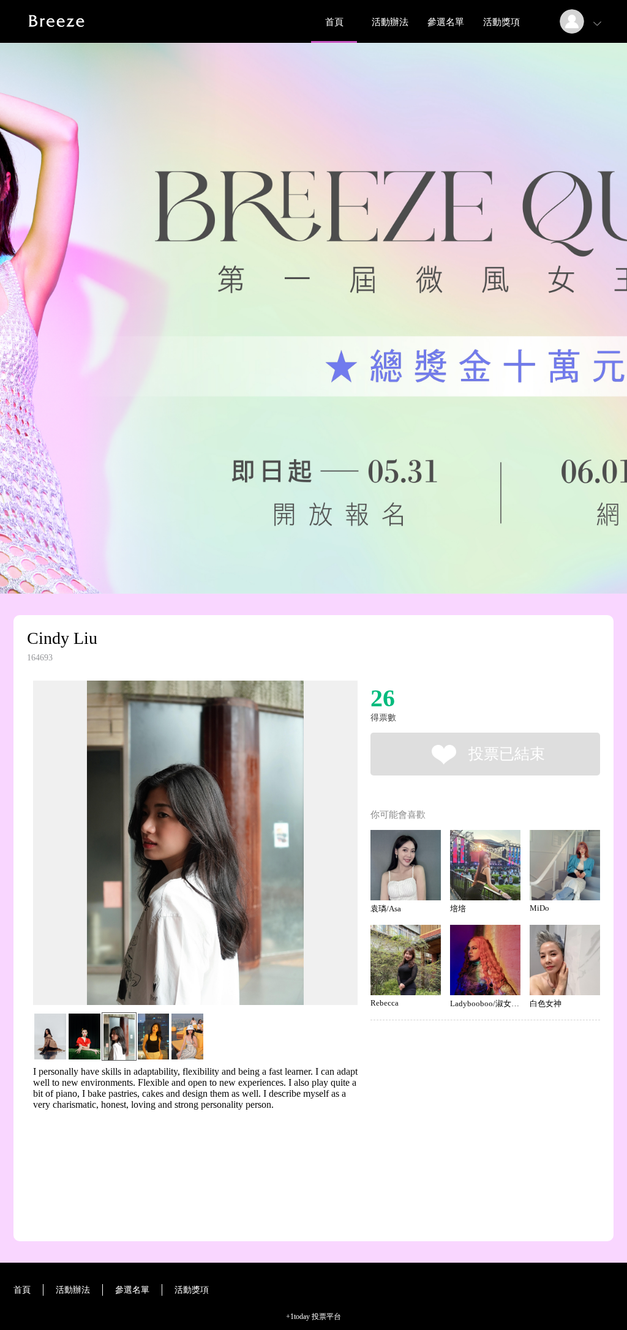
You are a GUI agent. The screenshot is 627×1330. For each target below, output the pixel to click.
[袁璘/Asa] (405, 865)
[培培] (485, 865)
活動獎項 (501, 22)
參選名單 (445, 22)
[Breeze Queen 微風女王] (57, 39)
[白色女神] (565, 960)
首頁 (334, 22)
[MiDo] (565, 865)
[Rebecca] (405, 960)
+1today (298, 1316)
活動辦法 (390, 22)
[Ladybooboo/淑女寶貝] (485, 960)
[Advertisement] (176, 1165)
